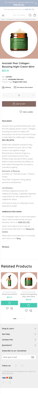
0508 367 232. (19, 5)
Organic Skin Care (20, 82)
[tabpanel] (9, 289)
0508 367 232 (29, 9)
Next (36, 280)
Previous (2, 280)
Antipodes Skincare (15, 79)
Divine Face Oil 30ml (9, 294)
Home (3, 19)
